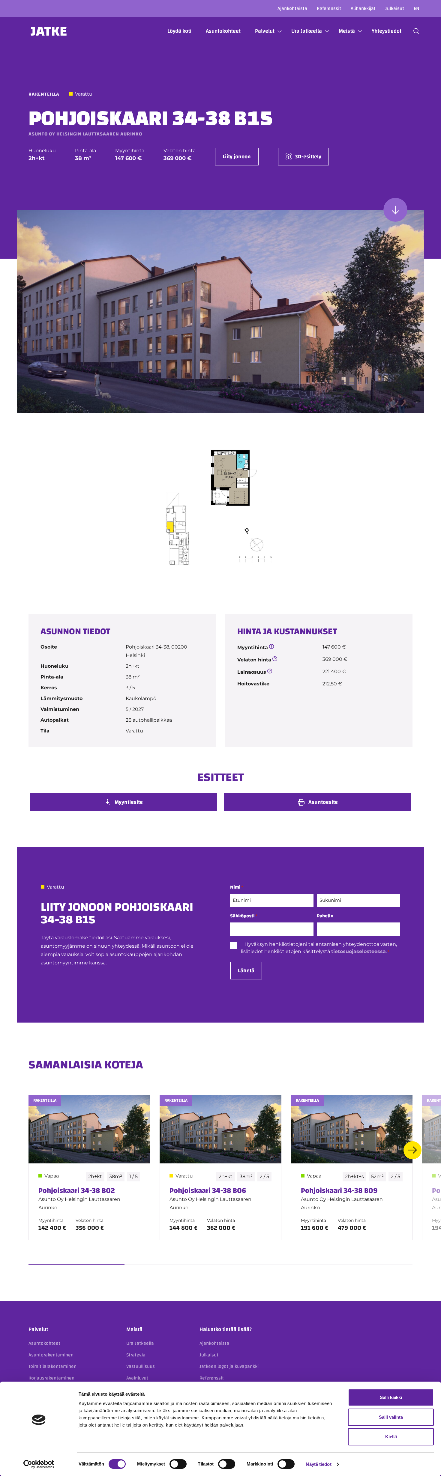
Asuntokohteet (223, 31)
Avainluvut (137, 1378)
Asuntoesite (323, 802)
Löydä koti (179, 31)
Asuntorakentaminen (51, 1354)
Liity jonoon (237, 157)
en (416, 8)
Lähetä (246, 971)
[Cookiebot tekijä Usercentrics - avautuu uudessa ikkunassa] (39, 1464)
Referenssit (329, 8)
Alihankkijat (363, 8)
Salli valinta (391, 1417)
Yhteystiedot (386, 31)
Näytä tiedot (318, 1464)
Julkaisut (394, 8)
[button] (416, 31)
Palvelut (264, 31)
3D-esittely (308, 157)
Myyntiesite (129, 802)
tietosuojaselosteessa (358, 951)
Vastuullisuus (140, 1366)
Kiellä (391, 1436)
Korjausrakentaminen (51, 1378)
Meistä (347, 31)
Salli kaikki (391, 1397)
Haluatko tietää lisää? (226, 1329)
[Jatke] (48, 31)
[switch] (178, 1464)
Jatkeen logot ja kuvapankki (229, 1366)
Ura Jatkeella (306, 31)
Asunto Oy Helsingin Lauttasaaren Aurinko (85, 133)
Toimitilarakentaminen (52, 1366)
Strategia (136, 1354)
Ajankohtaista (292, 8)
